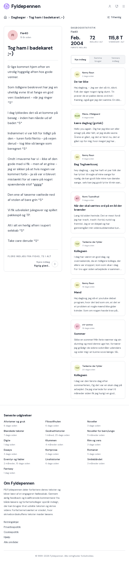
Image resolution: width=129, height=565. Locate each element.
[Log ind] (109, 6)
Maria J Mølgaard (91, 114)
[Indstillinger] (116, 6)
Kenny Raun (88, 72)
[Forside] (5, 17)
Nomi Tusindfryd (90, 196)
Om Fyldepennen (19, 483)
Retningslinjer (11, 522)
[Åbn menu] (123, 6)
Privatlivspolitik (12, 527)
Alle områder (11, 542)
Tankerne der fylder (92, 242)
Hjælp (7, 537)
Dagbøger (18, 17)
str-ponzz (87, 324)
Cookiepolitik (11, 532)
